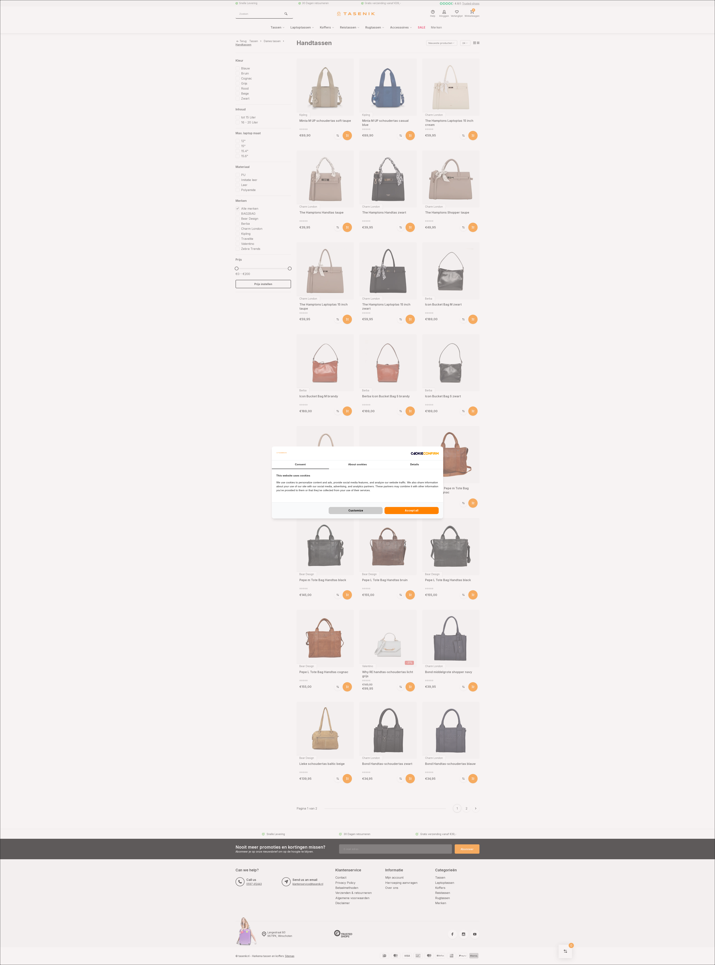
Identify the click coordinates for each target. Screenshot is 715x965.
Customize (355, 510)
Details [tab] (414, 464)
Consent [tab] (300, 464)
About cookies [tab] (357, 464)
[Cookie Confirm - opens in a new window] (425, 453)
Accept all (411, 510)
